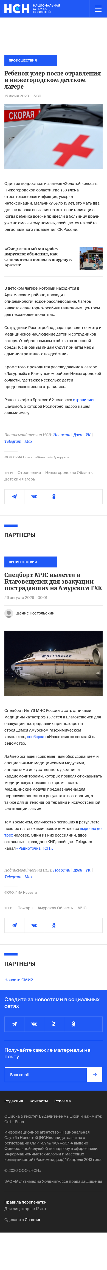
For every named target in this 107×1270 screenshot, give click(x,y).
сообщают (36, 736)
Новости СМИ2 (18, 979)
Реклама (62, 1101)
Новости (61, 434)
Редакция (13, 1101)
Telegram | (14, 441)
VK (88, 434)
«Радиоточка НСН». (34, 848)
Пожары (25, 907)
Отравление (29, 472)
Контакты (39, 1101)
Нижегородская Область (69, 472)
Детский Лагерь (19, 479)
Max (28, 441)
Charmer (32, 1219)
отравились (84, 399)
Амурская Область (55, 907)
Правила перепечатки (25, 1202)
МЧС (81, 907)
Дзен (78, 434)
